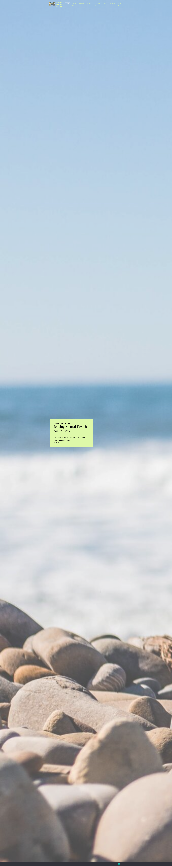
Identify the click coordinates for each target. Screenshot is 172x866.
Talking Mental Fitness (59, 4)
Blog (104, 3)
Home (67, 3)
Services (81, 3)
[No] (170, 863)
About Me (74, 4)
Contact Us (97, 4)
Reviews (89, 3)
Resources (112, 3)
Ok (119, 863)
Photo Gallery (120, 4)
